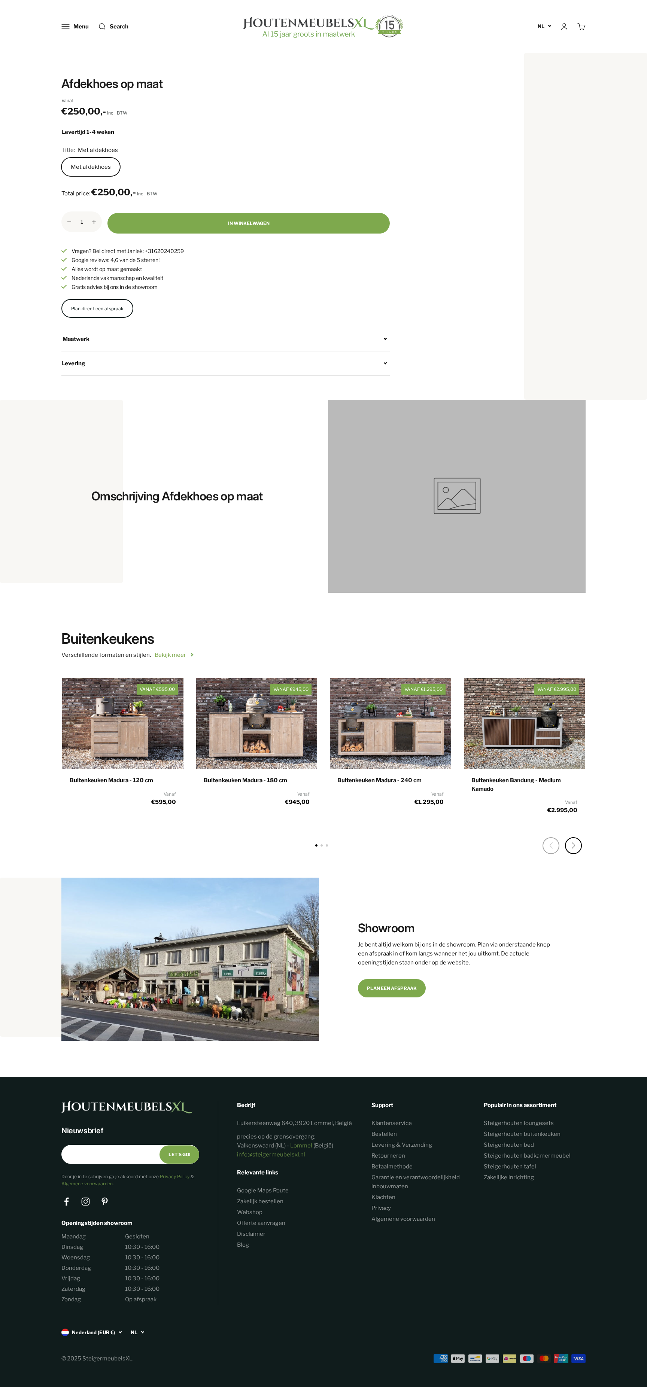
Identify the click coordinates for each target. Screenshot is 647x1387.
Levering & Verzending (401, 1144)
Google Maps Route (263, 1190)
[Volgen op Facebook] (66, 1202)
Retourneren (388, 1155)
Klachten (383, 1197)
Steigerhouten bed (509, 1144)
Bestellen (384, 1134)
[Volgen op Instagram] (86, 1202)
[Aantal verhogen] (94, 221)
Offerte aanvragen (261, 1223)
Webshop (249, 1212)
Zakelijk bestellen (260, 1201)
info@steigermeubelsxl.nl (271, 1154)
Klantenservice (391, 1123)
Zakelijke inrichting (509, 1177)
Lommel (301, 1145)
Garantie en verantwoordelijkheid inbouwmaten (415, 1182)
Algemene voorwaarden (87, 1183)
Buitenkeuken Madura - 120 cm (111, 780)
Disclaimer (251, 1234)
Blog (243, 1244)
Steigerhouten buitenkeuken (522, 1134)
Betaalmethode (392, 1166)
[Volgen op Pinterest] (105, 1202)
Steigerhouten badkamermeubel (527, 1155)
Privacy (381, 1208)
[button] (573, 845)
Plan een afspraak (392, 988)
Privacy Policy (174, 1176)
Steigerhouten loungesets (519, 1123)
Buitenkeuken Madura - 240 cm (379, 780)
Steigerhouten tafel (510, 1166)
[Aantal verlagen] (69, 221)
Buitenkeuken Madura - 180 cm (245, 780)
